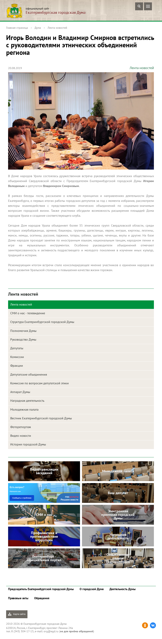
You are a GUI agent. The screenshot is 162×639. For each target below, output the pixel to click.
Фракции (16, 365)
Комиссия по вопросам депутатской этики (39, 383)
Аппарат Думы (20, 392)
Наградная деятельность (27, 401)
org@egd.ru (51, 631)
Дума (38, 27)
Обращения (41, 598)
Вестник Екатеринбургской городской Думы (41, 418)
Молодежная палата (24, 409)
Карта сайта (19, 613)
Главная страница (17, 27)
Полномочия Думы (23, 331)
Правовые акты (18, 598)
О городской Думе (92, 589)
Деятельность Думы (122, 589)
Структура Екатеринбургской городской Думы (42, 322)
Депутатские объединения (28, 374)
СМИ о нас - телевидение (27, 313)
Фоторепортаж (20, 427)
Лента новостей (57, 27)
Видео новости (20, 436)
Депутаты (16, 348)
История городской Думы (28, 444)
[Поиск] (139, 6)
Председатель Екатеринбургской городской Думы (41, 589)
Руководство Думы (23, 339)
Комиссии (17, 357)
